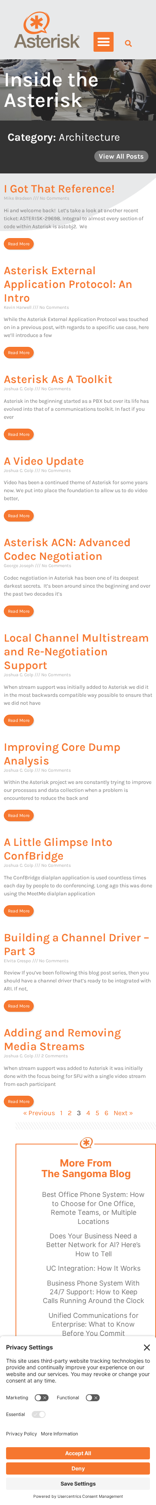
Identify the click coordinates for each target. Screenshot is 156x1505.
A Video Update (44, 461)
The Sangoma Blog (86, 1174)
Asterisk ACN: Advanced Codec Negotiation (67, 549)
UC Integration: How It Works (93, 1268)
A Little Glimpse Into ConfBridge (58, 849)
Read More (19, 243)
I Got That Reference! (59, 188)
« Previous (39, 1113)
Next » (123, 1113)
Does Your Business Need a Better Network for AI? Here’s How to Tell (93, 1245)
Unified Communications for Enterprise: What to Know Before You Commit (93, 1324)
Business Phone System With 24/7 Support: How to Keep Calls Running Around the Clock (93, 1292)
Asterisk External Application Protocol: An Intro (68, 284)
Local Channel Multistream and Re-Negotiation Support (76, 651)
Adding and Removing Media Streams (62, 1039)
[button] (104, 42)
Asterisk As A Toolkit (58, 379)
